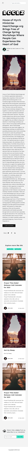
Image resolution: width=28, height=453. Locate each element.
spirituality (10, 249)
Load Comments (8, 225)
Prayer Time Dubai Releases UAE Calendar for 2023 (13, 285)
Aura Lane (15, 48)
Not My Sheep (9, 350)
